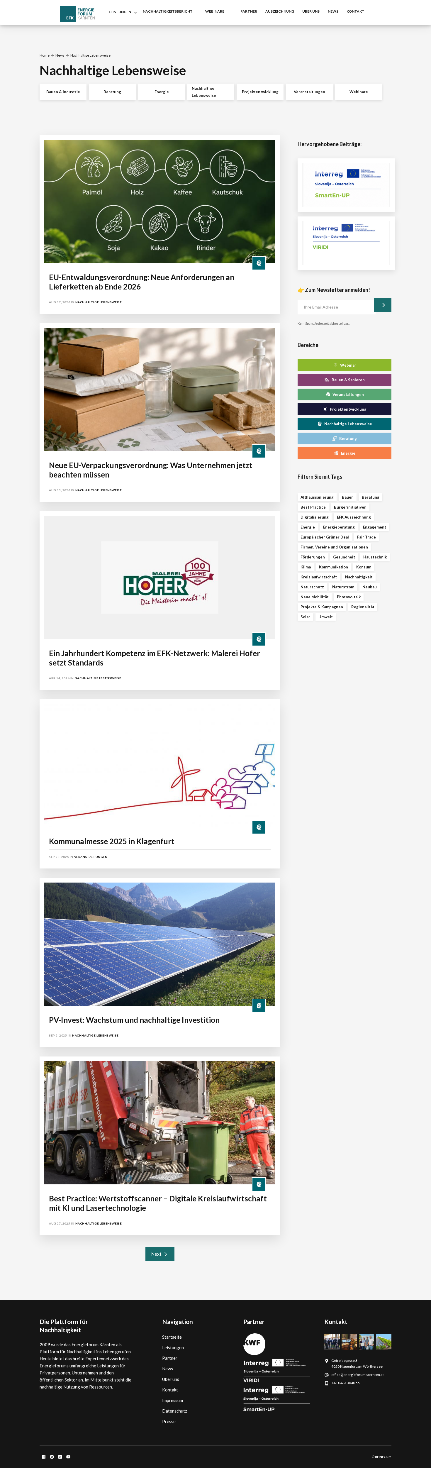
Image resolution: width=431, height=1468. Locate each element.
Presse (169, 1421)
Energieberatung (339, 527)
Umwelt (325, 616)
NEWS (333, 11)
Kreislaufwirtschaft (319, 577)
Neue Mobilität (315, 597)
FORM (382, 1457)
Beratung (112, 91)
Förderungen (313, 557)
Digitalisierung (315, 517)
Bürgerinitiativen (350, 507)
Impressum (172, 1400)
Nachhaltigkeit (359, 577)
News (60, 55)
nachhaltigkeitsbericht (168, 11)
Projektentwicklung (260, 91)
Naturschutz (312, 587)
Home (45, 55)
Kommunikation (333, 567)
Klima (306, 567)
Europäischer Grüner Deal (325, 537)
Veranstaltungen (309, 91)
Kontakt (170, 1389)
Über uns (311, 11)
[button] (122, 12)
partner (248, 11)
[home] (77, 14)
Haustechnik (375, 557)
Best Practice (313, 507)
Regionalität (362, 607)
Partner (169, 1358)
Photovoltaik (349, 597)
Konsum (363, 567)
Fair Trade (366, 537)
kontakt (355, 11)
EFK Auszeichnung (354, 517)
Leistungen (173, 1347)
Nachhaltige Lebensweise (204, 92)
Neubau (369, 587)
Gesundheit (344, 557)
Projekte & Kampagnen (322, 607)
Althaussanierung (317, 497)
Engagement (374, 527)
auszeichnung (279, 11)
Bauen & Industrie (63, 91)
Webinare (358, 91)
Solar (305, 616)
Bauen (348, 497)
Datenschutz (174, 1410)
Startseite (172, 1337)
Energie (162, 91)
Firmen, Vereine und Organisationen (334, 547)
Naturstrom (343, 587)
